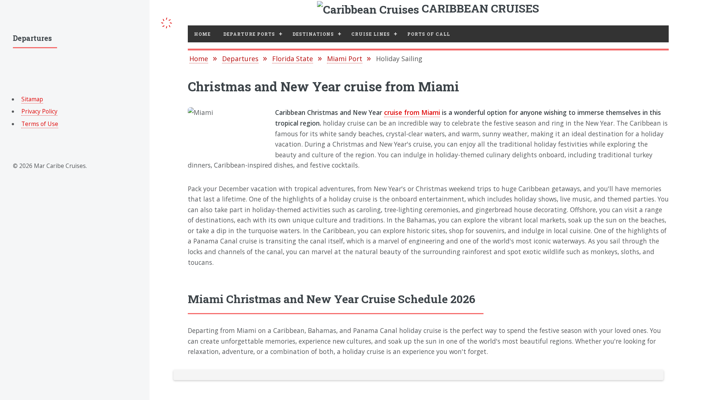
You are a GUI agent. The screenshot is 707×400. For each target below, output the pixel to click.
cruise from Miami (412, 112)
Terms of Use (39, 124)
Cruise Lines (370, 34)
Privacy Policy (39, 111)
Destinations (313, 34)
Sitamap (32, 99)
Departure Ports (249, 34)
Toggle (167, 21)
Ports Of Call (428, 34)
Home (202, 34)
